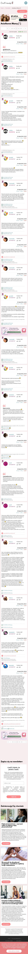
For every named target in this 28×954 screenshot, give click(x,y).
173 (18, 28)
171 (14, 28)
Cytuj (17, 43)
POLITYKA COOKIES (9, 940)
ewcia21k (11, 394)
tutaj (4, 792)
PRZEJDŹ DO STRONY (14, 951)
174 (21, 28)
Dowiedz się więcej (21, 947)
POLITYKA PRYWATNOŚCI (16, 938)
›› (25, 28)
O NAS (9, 938)
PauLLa (11, 541)
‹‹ (7, 28)
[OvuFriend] (7, 3)
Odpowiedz (22, 11)
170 (12, 28)
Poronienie (7, 8)
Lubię (21, 43)
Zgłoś (25, 43)
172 (16, 28)
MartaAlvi (11, 665)
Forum (2, 8)
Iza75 (10, 463)
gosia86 (11, 101)
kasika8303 (12, 632)
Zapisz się (13, 796)
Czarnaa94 (11, 183)
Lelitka (11, 36)
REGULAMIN (18, 940)
